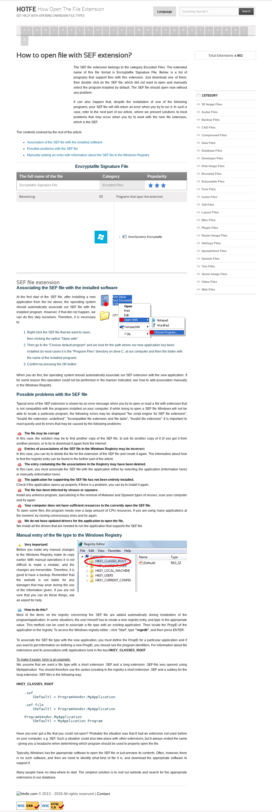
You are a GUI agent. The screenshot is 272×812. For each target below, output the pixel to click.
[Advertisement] (43, 91)
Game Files (209, 196)
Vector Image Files (214, 274)
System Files (210, 258)
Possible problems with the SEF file (52, 149)
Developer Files (212, 158)
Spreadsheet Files (214, 250)
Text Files (208, 266)
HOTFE (60, 9)
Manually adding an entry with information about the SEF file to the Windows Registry (88, 155)
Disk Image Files (213, 166)
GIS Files (208, 204)
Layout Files (210, 212)
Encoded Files (212, 173)
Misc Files (208, 220)
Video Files (209, 281)
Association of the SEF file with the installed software (65, 142)
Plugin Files (210, 227)
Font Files (209, 189)
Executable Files (213, 181)
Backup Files (211, 119)
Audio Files (210, 112)
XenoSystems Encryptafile (145, 236)
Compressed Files (214, 135)
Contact (103, 794)
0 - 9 (26, 29)
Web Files (208, 289)
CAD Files (208, 127)
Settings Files (211, 243)
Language (164, 11)
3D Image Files (212, 104)
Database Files (212, 150)
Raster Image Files (214, 235)
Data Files (208, 142)
